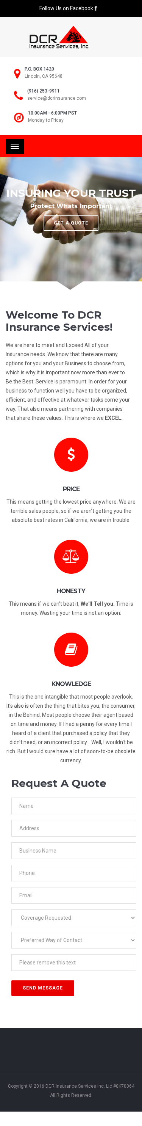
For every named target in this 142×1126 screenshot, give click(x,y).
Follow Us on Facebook (66, 8)
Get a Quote (71, 223)
